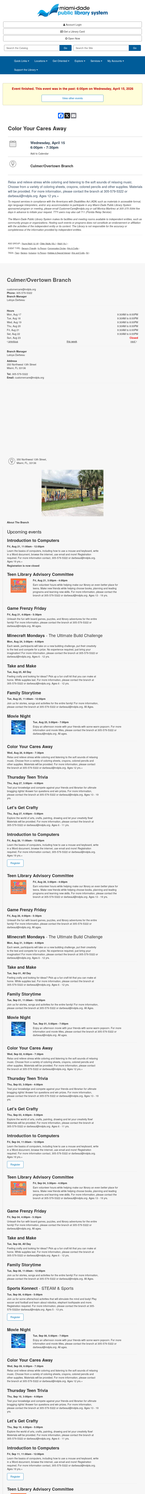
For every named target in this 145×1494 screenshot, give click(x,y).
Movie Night (19, 716)
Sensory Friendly (29, 248)
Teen (17, 252)
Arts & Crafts (72, 248)
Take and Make (21, 666)
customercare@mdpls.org (21, 289)
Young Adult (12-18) (30, 243)
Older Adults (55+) (48, 243)
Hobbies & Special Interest (59, 252)
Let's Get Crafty (22, 807)
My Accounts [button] (115, 61)
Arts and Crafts (78, 252)
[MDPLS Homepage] (72, 10)
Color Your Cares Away (30, 746)
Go (65, 48)
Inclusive (32, 252)
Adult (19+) (62, 243)
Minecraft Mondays (55, 635)
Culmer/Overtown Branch (51, 165)
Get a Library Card (74, 31)
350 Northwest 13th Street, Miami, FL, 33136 (32, 461)
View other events (72, 98)
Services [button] (96, 61)
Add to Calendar (39, 153)
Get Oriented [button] (60, 61)
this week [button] (72, 341)
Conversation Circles (57, 248)
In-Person (42, 248)
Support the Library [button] (25, 69)
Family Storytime (24, 693)
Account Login (73, 24)
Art (87, 252)
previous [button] (13, 341)
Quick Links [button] (21, 61)
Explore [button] (79, 61)
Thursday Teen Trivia (27, 777)
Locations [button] (40, 61)
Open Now (73, 38)
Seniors (24, 252)
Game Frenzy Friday (26, 608)
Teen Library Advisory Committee (40, 574)
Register (15, 863)
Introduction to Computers (33, 540)
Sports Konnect (40, 1288)
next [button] (133, 341)
